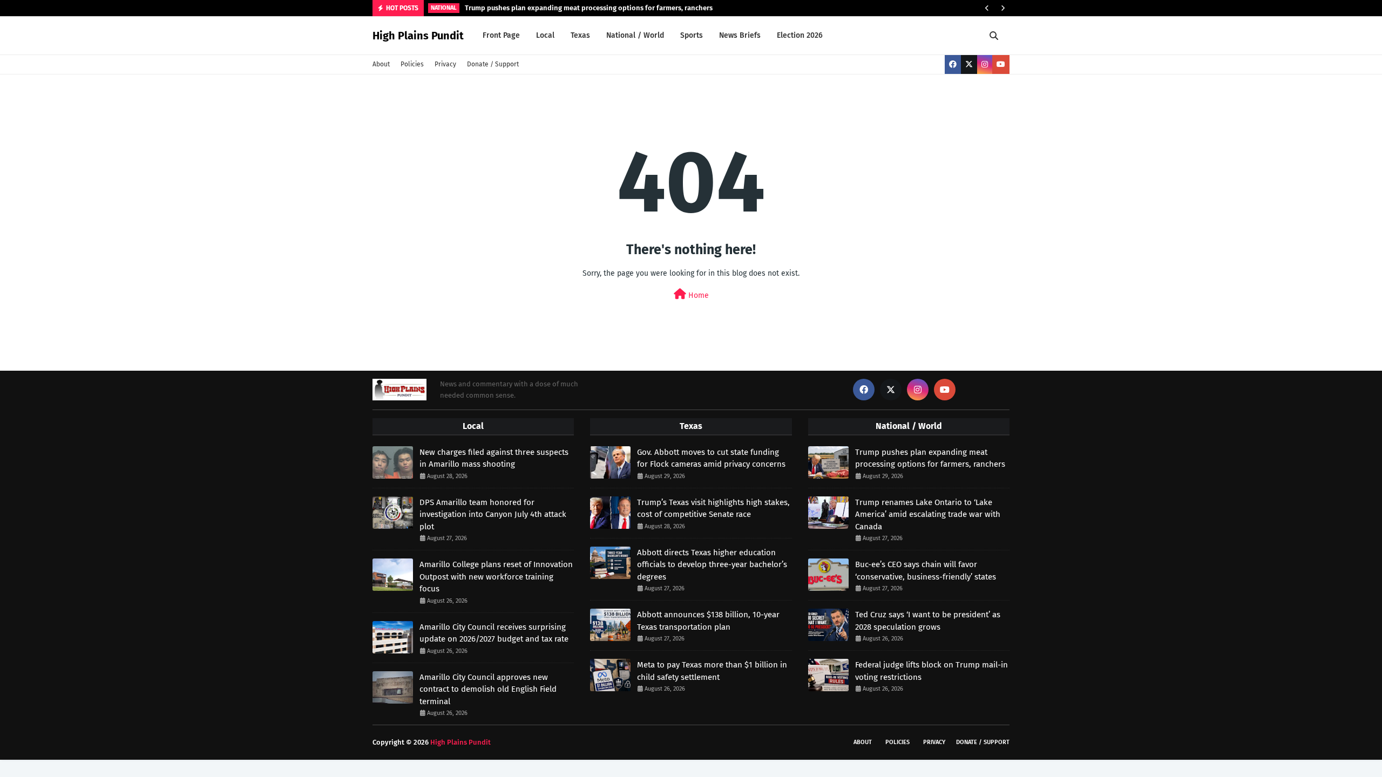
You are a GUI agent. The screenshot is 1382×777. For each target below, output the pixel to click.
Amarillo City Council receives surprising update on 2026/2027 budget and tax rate (493, 633)
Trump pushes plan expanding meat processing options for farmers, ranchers (589, 8)
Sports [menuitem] (691, 35)
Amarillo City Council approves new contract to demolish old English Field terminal (488, 689)
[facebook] (953, 64)
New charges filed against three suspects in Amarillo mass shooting (493, 458)
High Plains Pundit (418, 35)
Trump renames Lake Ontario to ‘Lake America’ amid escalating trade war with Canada (927, 514)
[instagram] (984, 64)
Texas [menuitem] (580, 35)
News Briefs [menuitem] (740, 35)
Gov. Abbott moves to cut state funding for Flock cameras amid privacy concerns (711, 458)
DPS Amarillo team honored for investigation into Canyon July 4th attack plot (492, 514)
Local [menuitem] (545, 35)
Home (697, 295)
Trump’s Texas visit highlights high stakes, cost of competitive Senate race (713, 508)
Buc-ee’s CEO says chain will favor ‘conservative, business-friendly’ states (925, 571)
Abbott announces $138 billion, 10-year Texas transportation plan (708, 621)
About (381, 64)
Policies (412, 64)
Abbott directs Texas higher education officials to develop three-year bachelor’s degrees (712, 565)
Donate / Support (493, 64)
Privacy (445, 64)
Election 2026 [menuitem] (800, 35)
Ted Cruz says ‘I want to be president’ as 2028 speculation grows (927, 621)
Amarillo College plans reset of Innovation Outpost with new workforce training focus (496, 577)
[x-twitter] (969, 64)
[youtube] (1001, 64)
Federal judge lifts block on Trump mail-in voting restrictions (931, 671)
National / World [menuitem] (635, 35)
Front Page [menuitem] (501, 35)
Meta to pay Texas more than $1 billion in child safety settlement (712, 671)
